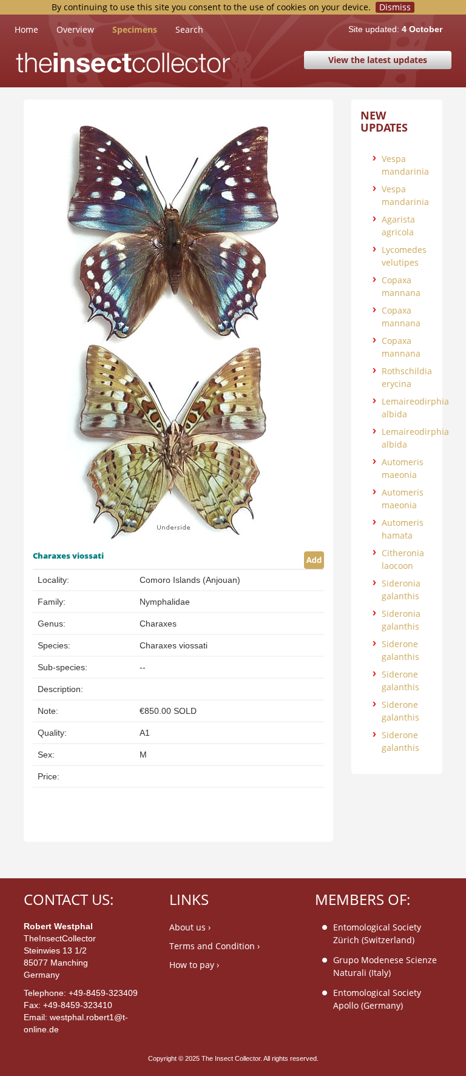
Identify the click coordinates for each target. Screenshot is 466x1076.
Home (35, 29)
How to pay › (194, 964)
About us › (190, 927)
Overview (75, 29)
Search (189, 29)
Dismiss (395, 7)
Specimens (134, 29)
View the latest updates (377, 60)
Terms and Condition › (214, 946)
